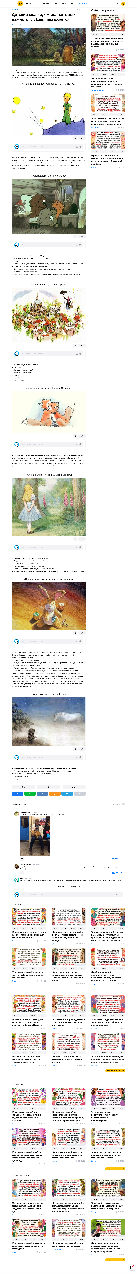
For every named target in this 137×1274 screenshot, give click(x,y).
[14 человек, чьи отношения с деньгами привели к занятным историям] (69, 1042)
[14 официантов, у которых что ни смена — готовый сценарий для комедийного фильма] (29, 917)
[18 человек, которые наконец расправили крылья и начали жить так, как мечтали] (108, 1137)
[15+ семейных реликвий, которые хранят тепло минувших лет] (69, 1228)
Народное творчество (19, 1164)
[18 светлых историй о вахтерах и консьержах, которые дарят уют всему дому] (29, 1228)
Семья (93, 167)
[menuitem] (46, 3)
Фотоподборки (56, 1249)
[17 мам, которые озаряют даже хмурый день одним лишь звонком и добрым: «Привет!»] (29, 1004)
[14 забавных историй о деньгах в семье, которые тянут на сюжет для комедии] (69, 1004)
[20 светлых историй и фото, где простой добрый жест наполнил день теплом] (29, 957)
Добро (54, 944)
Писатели (15, 9)
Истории (94, 50)
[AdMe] (24, 3)
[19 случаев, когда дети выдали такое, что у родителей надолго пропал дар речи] (108, 1004)
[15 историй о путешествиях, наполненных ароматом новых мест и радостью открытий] (108, 1188)
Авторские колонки (97, 90)
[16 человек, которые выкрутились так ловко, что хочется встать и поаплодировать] (108, 1097)
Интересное (95, 127)
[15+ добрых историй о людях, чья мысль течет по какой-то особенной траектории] (29, 1042)
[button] (23, 787)
